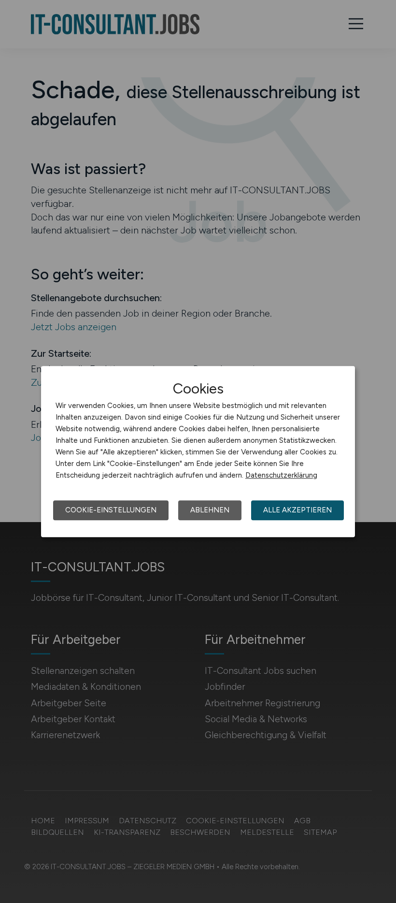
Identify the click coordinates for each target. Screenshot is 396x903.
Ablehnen (209, 510)
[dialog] (198, 451)
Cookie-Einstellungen (110, 510)
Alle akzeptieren (297, 510)
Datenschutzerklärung (281, 475)
